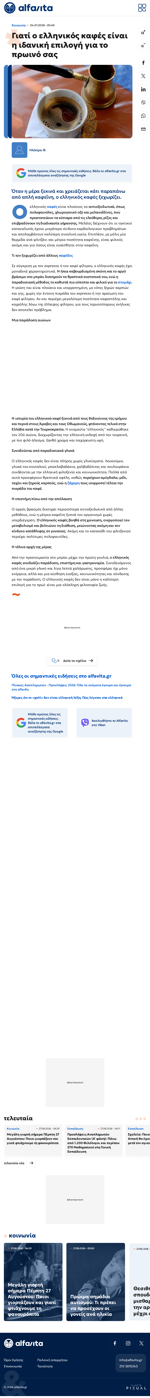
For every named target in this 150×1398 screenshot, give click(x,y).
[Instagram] (128, 1343)
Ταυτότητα (45, 1366)
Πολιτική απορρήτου (52, 1360)
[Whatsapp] (143, 115)
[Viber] (143, 102)
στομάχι (124, 282)
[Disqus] (75, 801)
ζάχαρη (73, 483)
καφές (52, 206)
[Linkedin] (143, 89)
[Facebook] (143, 62)
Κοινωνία (19, 25)
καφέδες (66, 255)
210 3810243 (128, 1366)
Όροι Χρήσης (13, 1360)
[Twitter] (143, 75)
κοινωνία (22, 1235)
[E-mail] (143, 129)
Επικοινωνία (13, 1366)
